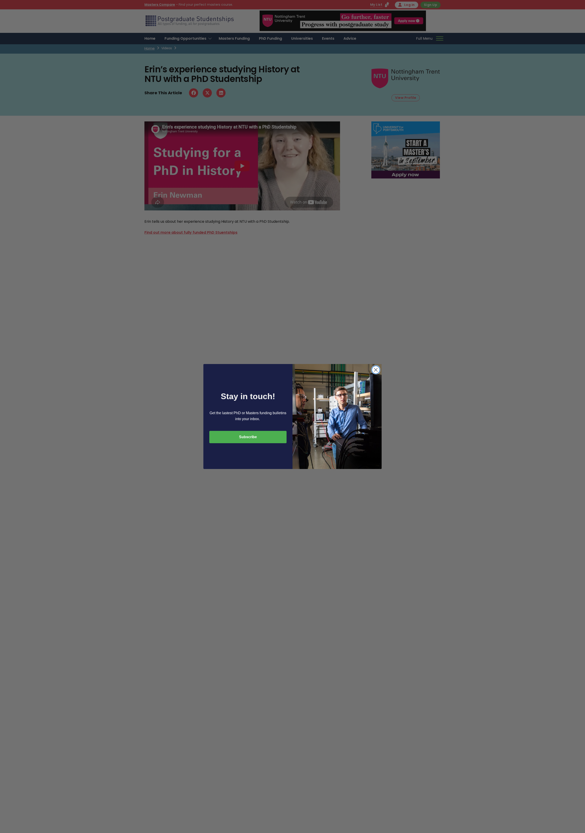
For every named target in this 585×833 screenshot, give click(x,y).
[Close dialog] (376, 370)
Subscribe (248, 437)
